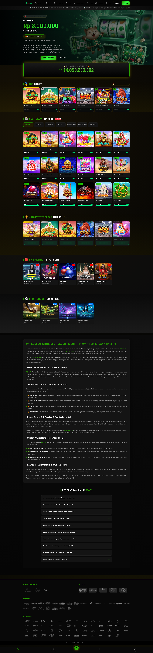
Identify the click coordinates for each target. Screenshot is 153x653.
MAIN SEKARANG (48, 58)
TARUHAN (32, 310)
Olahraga (40, 3)
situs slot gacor (69, 351)
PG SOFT (39, 124)
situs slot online (36, 357)
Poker (69, 3)
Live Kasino (59, 3)
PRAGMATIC (28, 124)
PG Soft (28, 372)
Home (17, 651)
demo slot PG (68, 430)
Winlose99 (123, 349)
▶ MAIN (31, 95)
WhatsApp (53, 651)
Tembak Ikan (80, 3)
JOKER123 (93, 124)
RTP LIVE (63, 58)
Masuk (117, 3)
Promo (110, 3)
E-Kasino (100, 3)
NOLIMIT (60, 124)
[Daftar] (76, 647)
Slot (49, 3)
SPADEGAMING (71, 124)
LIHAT (32, 229)
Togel (91, 3)
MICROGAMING (82, 124)
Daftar (126, 3)
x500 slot (44, 442)
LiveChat (99, 651)
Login (135, 651)
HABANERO (50, 124)
